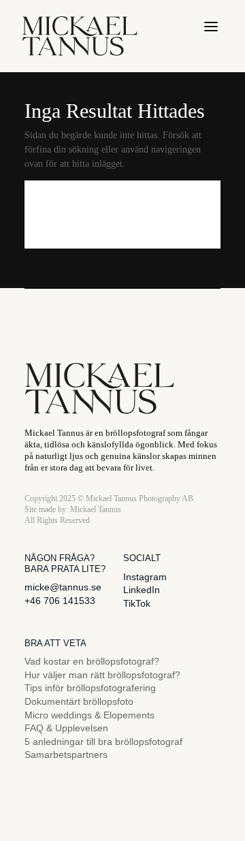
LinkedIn (141, 589)
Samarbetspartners (66, 754)
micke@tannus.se (62, 587)
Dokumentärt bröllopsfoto (78, 701)
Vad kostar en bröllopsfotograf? (91, 661)
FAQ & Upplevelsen (66, 728)
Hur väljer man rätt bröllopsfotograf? (102, 674)
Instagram (145, 576)
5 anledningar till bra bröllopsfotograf (103, 741)
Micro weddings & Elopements (89, 715)
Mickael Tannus (95, 509)
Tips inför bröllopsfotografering (90, 687)
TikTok (136, 603)
